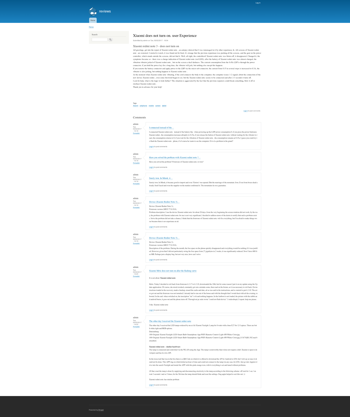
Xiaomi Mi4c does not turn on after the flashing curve (172, 270)
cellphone (143, 105)
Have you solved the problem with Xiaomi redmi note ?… (175, 157)
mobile (151, 105)
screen (158, 105)
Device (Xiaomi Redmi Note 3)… (164, 201)
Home (93, 20)
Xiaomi (135, 105)
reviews (105, 10)
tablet (164, 105)
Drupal (101, 410)
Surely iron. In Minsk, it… (161, 178)
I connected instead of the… (161, 127)
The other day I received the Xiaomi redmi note (170, 321)
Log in (258, 2)
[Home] (93, 12)
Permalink (136, 133)
